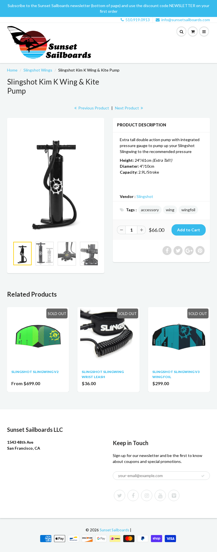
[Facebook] (133, 495)
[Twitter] (119, 495)
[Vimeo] (173, 495)
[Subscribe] (203, 475)
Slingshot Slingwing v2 (34, 372)
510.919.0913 (137, 19)
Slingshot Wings (37, 70)
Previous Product (93, 107)
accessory (150, 209)
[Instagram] (146, 495)
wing (170, 209)
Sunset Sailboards (114, 530)
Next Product (127, 107)
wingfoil (188, 209)
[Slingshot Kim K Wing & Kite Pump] (55, 181)
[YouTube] (160, 495)
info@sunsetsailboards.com (185, 19)
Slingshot (144, 196)
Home (12, 70)
